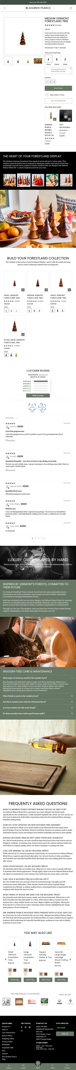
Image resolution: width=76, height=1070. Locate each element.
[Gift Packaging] (65, 116)
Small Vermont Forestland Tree (12, 296)
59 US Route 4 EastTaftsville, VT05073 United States (43, 1036)
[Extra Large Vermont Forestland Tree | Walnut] (11, 355)
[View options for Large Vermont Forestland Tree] (69, 289)
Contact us (41, 1023)
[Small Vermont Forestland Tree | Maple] (16, 310)
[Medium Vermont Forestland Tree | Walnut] (34, 310)
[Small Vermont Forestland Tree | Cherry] (6, 310)
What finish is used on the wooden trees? (20, 696)
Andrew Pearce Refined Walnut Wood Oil (49, 130)
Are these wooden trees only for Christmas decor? (24, 702)
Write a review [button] (38, 396)
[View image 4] (52, 180)
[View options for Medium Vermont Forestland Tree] (46, 289)
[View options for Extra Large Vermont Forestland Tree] (23, 334)
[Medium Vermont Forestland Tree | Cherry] (29, 310)
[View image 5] (66, 180)
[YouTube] (21, 1030)
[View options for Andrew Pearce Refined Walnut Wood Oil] (54, 119)
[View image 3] (38, 180)
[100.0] (32, 407)
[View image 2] (23, 180)
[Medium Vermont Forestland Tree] (38, 281)
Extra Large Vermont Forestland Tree (14, 341)
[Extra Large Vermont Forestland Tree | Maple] (16, 355)
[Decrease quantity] (47, 82)
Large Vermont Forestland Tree (58, 296)
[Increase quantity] (54, 82)
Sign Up (65, 1034)
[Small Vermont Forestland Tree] (15, 281)
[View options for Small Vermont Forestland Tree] (23, 289)
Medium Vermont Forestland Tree (35, 296)
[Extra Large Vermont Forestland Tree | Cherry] (6, 355)
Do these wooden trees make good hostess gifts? (24, 713)
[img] (10, 424)
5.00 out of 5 (43, 375)
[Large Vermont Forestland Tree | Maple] (63, 310)
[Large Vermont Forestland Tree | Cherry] (53, 310)
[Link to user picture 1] (10, 444)
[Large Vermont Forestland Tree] (61, 281)
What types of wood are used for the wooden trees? (25, 678)
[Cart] (71, 8)
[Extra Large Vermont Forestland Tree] (15, 326)
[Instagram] (25, 1027)
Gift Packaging (64, 126)
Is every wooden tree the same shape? (19, 708)
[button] (8, 36)
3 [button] (38, 538)
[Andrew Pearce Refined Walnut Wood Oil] (51, 115)
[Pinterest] (29, 1027)
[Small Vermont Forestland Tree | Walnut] (11, 310)
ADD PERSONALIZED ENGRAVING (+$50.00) (58, 70)
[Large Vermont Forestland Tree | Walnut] (58, 310)
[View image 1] (9, 180)
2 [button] (35, 538)
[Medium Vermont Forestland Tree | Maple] (39, 310)
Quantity (48, 77)
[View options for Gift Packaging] (69, 119)
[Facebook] (21, 1027)
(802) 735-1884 (41, 1027)
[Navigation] (4, 8)
